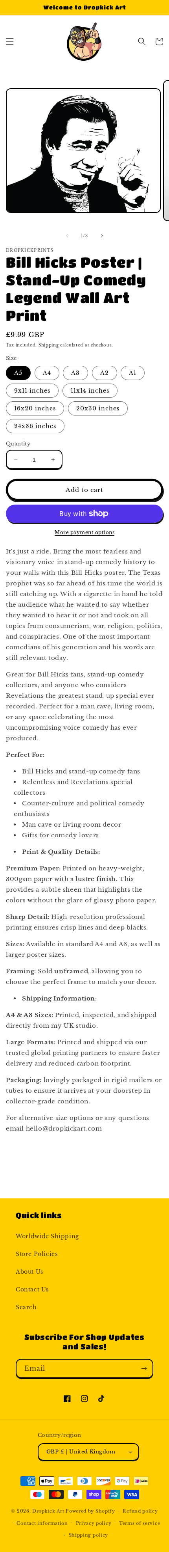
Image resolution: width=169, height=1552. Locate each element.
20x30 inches (97, 408)
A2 (104, 372)
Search (26, 1307)
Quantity (18, 443)
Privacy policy (94, 1523)
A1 (132, 372)
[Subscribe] (143, 1368)
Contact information (42, 1523)
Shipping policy (88, 1535)
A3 (75, 372)
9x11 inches (32, 390)
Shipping (49, 345)
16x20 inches (35, 408)
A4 (47, 372)
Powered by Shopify (90, 1511)
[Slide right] (101, 235)
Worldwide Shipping (47, 1236)
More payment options (84, 532)
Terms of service (139, 1523)
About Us (29, 1271)
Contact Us (32, 1289)
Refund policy (140, 1511)
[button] (9, 41)
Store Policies (36, 1254)
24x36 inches (35, 426)
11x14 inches (90, 390)
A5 (18, 372)
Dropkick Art (48, 1511)
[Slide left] (67, 235)
